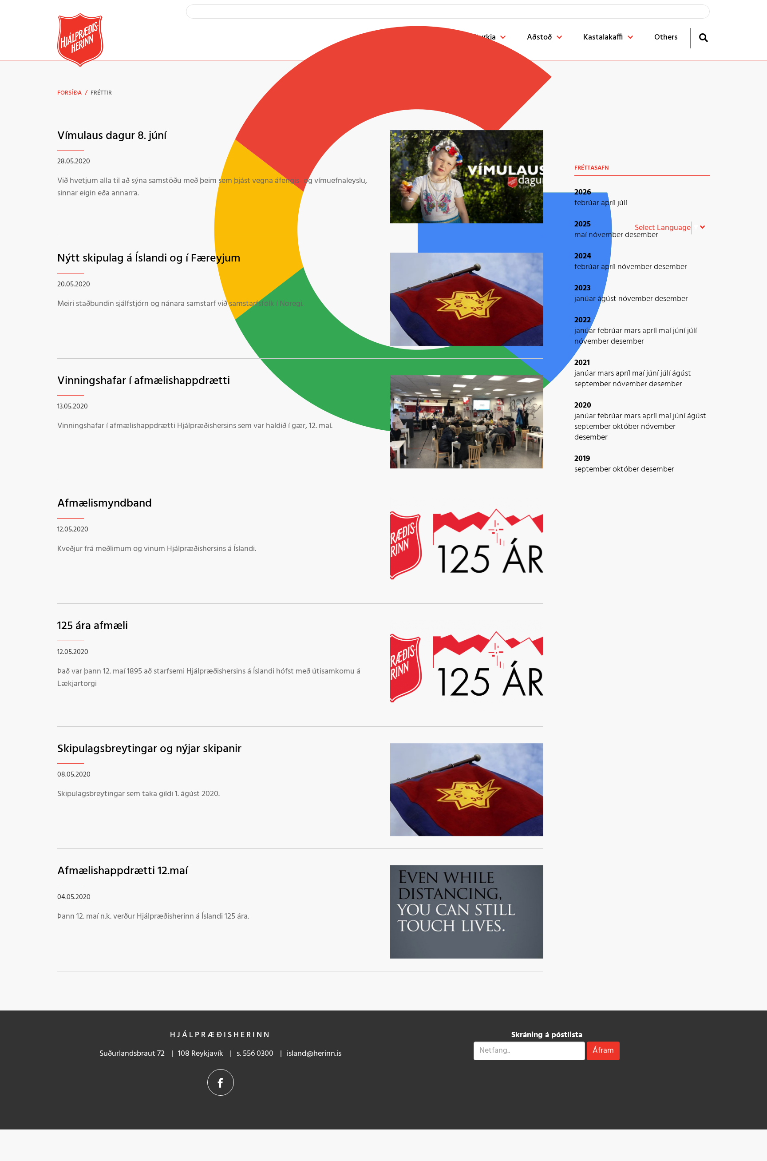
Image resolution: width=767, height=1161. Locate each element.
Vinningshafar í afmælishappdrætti (143, 381)
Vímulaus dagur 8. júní (111, 136)
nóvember (607, 235)
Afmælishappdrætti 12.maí (122, 871)
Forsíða (69, 93)
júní (680, 331)
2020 (582, 405)
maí (581, 235)
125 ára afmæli (92, 626)
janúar (585, 299)
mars (633, 331)
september (593, 384)
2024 (582, 256)
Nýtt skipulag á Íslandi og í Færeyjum (149, 259)
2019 (582, 458)
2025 (582, 224)
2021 (582, 363)
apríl (609, 203)
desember (641, 235)
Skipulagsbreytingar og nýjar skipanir (149, 749)
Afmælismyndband (104, 504)
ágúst (607, 299)
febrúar (587, 203)
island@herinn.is (314, 1053)
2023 (582, 288)
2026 (582, 192)
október (627, 426)
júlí (622, 203)
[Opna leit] (703, 37)
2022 (582, 320)
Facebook (220, 1082)
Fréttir (101, 93)
